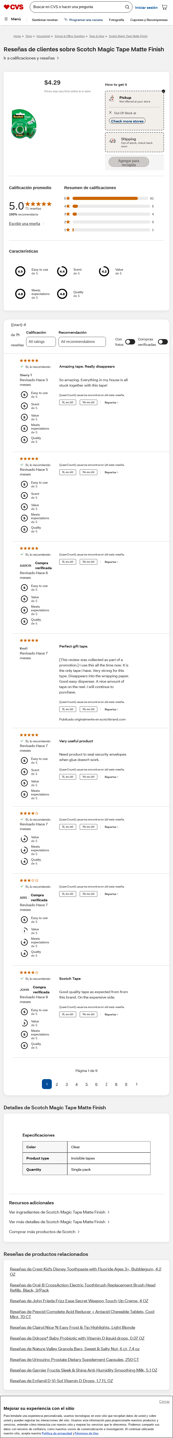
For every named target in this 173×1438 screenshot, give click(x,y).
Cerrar (164, 1402)
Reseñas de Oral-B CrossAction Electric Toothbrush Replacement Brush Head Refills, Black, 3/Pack (82, 1287)
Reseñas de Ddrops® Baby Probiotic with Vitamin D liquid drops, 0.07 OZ (77, 1338)
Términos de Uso (86, 1433)
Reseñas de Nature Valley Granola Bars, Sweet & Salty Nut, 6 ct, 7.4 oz (75, 1348)
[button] (130, 341)
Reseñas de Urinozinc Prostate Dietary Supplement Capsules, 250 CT (74, 1359)
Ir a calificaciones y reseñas (29, 58)
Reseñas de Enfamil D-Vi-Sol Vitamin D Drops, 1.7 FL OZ (61, 1380)
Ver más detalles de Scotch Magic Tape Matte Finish (57, 1221)
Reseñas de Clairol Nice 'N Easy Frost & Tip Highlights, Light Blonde (72, 1327)
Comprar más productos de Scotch (42, 1231)
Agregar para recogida (128, 163)
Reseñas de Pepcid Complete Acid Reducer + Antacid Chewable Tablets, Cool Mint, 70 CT (82, 1314)
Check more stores (127, 121)
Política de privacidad (57, 1433)
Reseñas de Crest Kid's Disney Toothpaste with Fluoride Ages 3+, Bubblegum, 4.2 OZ (85, 1271)
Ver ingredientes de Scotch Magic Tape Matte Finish (57, 1212)
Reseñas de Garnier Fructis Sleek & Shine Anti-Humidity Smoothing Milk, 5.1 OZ (83, 1370)
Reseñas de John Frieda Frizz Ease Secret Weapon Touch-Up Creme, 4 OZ (79, 1300)
